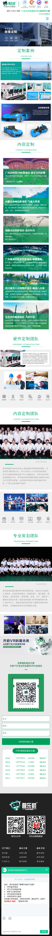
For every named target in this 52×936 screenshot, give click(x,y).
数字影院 (23, 861)
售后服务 (40, 861)
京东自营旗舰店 (44, 14)
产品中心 (6, 861)
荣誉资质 (6, 857)
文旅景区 (23, 857)
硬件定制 (40, 853)
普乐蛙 (5, 853)
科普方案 (23, 853)
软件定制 (40, 857)
